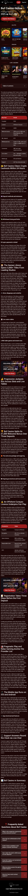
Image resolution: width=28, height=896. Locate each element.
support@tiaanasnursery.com (14, 889)
